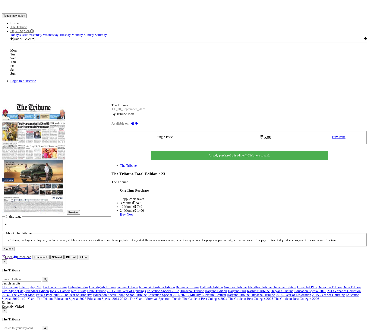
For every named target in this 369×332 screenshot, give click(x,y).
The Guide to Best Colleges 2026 (296, 299)
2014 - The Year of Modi (18, 295)
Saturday (101, 35)
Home (14, 23)
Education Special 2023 (70, 299)
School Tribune (136, 295)
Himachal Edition (284, 287)
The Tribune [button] (18, 27)
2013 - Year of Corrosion (344, 291)
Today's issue (19, 35)
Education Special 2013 (310, 291)
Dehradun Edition (330, 287)
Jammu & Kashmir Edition (157, 287)
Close (83, 257)
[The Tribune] (184, 7)
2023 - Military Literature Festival (203, 295)
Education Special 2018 (109, 295)
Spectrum (164, 299)
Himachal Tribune (192, 291)
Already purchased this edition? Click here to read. (239, 155)
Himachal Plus (307, 287)
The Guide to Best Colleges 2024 (204, 299)
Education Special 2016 (164, 295)
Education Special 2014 (103, 299)
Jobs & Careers (60, 291)
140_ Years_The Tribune (36, 299)
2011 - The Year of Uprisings (126, 291)
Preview (73, 212)
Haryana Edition (216, 291)
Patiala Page (44, 295)
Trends (176, 299)
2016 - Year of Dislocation (293, 295)
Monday (77, 35)
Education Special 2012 (163, 291)
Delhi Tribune (96, 291)
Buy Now (126, 214)
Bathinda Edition (211, 287)
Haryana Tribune (282, 291)
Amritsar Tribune (235, 287)
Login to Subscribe (23, 81)
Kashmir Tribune (258, 291)
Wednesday (51, 35)
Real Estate (78, 291)
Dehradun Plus (78, 287)
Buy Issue (339, 137)
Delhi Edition (352, 287)
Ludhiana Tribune (55, 287)
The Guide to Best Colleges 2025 (250, 299)
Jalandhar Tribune (259, 287)
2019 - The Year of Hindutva (72, 295)
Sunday (89, 35)
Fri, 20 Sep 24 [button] (20, 31)
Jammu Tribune (127, 287)
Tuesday (65, 35)
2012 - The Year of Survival (139, 299)
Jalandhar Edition (37, 291)
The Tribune (128, 165)
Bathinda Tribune (187, 287)
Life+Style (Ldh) (13, 291)
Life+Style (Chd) (30, 287)
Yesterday (35, 35)
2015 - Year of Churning (328, 295)
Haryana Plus (237, 291)
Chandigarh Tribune (102, 287)
